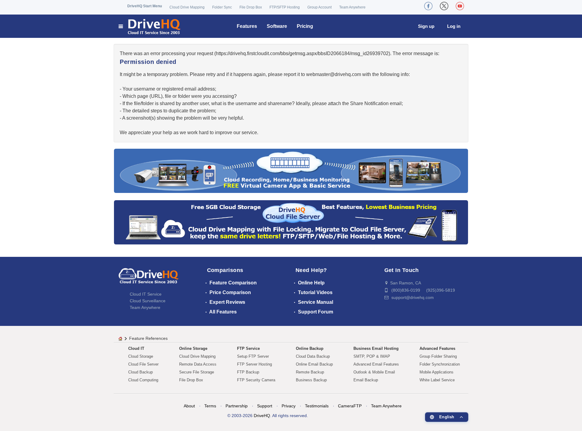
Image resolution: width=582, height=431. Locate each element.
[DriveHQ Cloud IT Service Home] (150, 26)
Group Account (319, 7)
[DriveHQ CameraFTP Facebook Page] (428, 6)
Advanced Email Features (376, 364)
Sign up (426, 26)
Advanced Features (437, 348)
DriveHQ (262, 415)
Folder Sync (222, 7)
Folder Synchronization (440, 364)
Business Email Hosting (376, 348)
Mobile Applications (436, 372)
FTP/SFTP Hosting (284, 7)
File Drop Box (250, 7)
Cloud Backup (140, 372)
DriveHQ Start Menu (144, 6)
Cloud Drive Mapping (187, 7)
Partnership (237, 405)
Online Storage (193, 348)
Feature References (148, 338)
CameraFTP (350, 405)
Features (247, 26)
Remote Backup (310, 372)
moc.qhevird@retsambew (333, 74)
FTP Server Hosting (254, 364)
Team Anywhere (352, 7)
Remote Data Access (197, 364)
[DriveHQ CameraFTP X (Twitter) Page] (444, 6)
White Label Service (437, 380)
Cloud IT (136, 348)
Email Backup (365, 380)
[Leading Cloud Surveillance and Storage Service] (291, 170)
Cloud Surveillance (148, 300)
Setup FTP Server (253, 356)
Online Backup (309, 348)
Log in (453, 26)
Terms (210, 405)
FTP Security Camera (256, 380)
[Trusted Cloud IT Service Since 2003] (291, 221)
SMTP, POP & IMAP (371, 356)
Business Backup (311, 380)
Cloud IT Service (146, 294)
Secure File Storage (196, 372)
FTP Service (248, 348)
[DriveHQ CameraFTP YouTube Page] (460, 6)
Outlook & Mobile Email (374, 372)
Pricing (305, 26)
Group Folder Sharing (438, 356)
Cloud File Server (143, 364)
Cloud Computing (143, 380)
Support (264, 405)
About (189, 405)
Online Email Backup (314, 364)
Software (277, 26)
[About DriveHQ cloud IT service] (148, 278)
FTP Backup (248, 372)
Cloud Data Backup (313, 356)
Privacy (289, 405)
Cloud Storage (140, 356)
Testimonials (317, 405)
